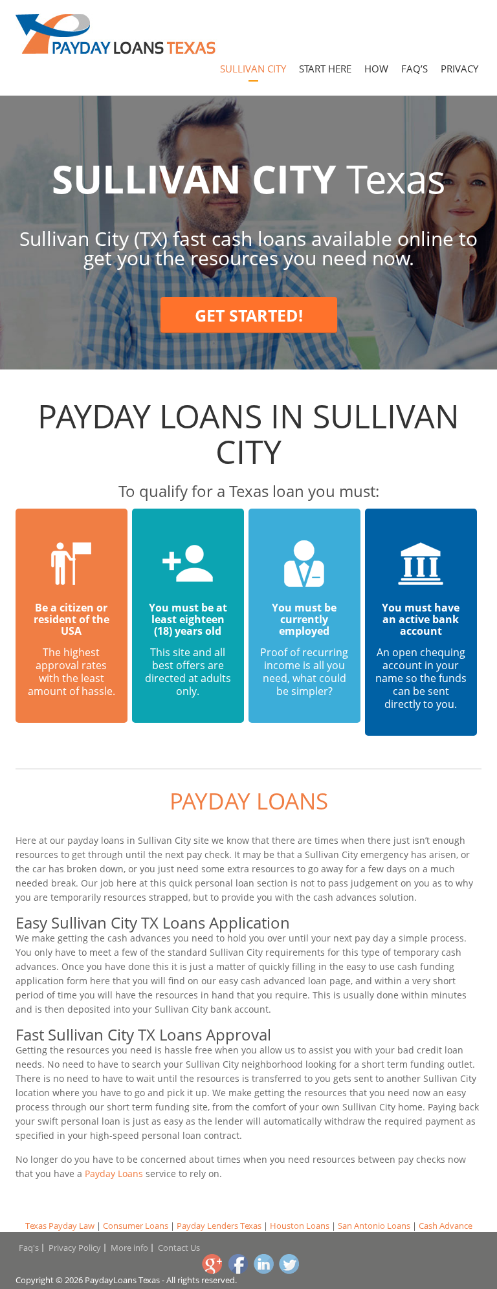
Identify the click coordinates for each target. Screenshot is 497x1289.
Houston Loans (299, 1225)
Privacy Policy (75, 1247)
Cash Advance (445, 1225)
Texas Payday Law (59, 1225)
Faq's (29, 1247)
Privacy (459, 68)
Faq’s (414, 68)
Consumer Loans (135, 1225)
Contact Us (179, 1247)
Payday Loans (249, 801)
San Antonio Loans (374, 1225)
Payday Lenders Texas (219, 1225)
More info (129, 1247)
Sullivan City (253, 68)
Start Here (325, 68)
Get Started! (249, 315)
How (376, 68)
